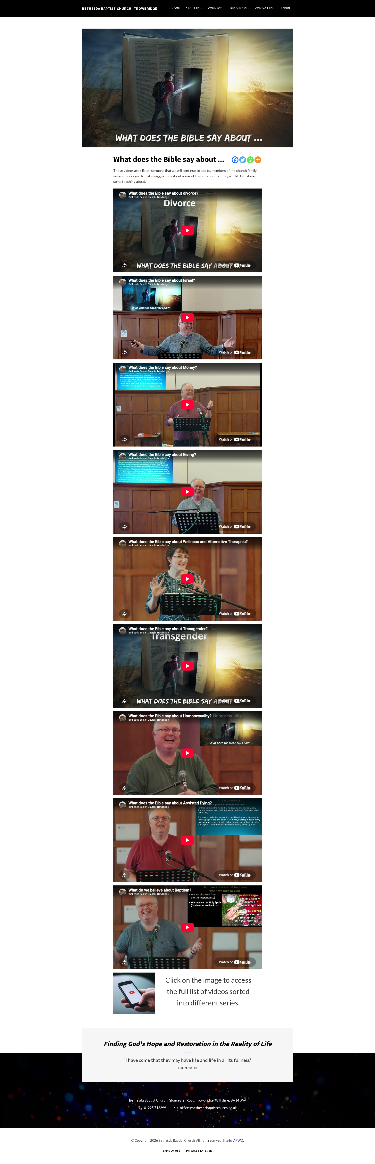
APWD (238, 1140)
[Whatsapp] (250, 159)
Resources (238, 8)
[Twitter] (242, 159)
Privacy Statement (200, 1150)
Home (175, 8)
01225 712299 (155, 1108)
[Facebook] (235, 159)
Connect (215, 8)
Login (285, 8)
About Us (193, 8)
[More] (257, 159)
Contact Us (264, 8)
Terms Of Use (170, 1150)
